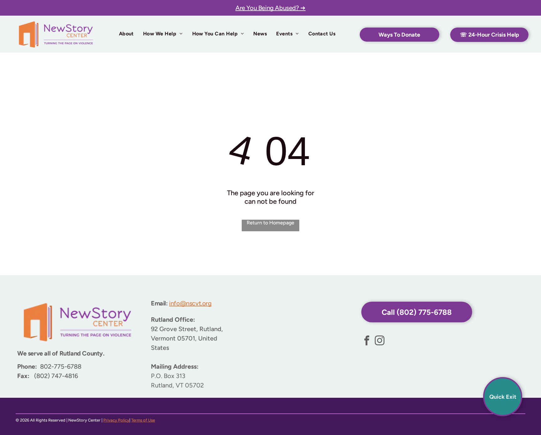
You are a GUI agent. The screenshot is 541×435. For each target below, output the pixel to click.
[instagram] (379, 341)
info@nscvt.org (190, 303)
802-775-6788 (60, 366)
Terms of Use (143, 420)
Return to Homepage (270, 223)
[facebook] (367, 341)
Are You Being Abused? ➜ (270, 8)
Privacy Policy (116, 420)
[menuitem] (126, 33)
